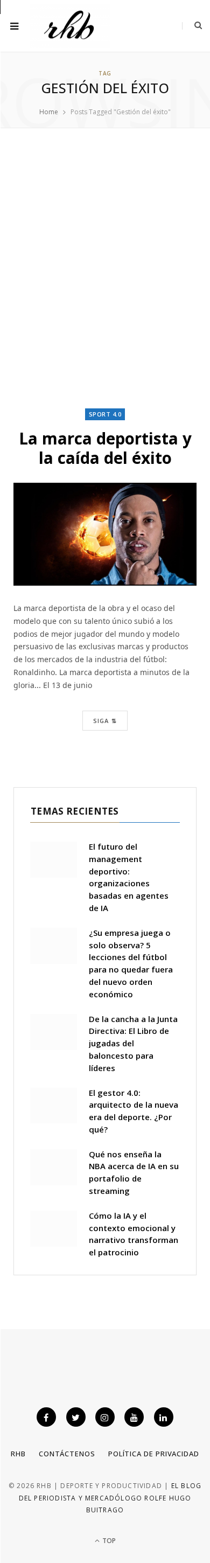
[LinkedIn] (163, 1417)
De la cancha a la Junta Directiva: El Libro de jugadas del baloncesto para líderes (133, 1043)
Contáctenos (67, 1453)
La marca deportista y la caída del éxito (105, 448)
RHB (18, 1453)
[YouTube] (134, 1417)
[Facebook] (46, 1417)
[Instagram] (105, 1417)
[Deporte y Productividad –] (70, 26)
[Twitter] (76, 1417)
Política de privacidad (153, 1453)
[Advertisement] (105, 268)
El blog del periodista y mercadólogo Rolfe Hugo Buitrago (110, 1498)
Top (108, 1540)
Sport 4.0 (105, 414)
